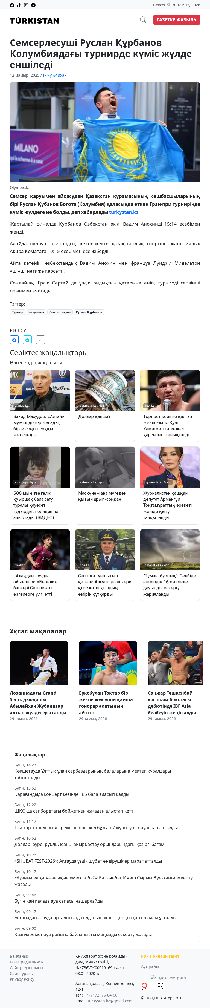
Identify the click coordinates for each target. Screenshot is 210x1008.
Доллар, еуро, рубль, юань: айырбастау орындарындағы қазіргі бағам (89, 844)
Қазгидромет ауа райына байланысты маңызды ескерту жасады (83, 934)
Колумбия (36, 312)
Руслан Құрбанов (89, 312)
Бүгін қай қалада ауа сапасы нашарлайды (58, 901)
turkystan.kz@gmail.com (110, 1000)
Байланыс (19, 956)
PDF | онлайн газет (160, 956)
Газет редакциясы (27, 961)
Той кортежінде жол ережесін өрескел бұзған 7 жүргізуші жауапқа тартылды (96, 828)
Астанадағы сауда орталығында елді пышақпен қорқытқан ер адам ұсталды (95, 918)
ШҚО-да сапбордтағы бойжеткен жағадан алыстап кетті (74, 811)
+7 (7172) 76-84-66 (100, 995)
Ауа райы (150, 966)
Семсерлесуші (60, 312)
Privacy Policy (22, 979)
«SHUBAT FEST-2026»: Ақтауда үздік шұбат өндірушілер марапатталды (88, 861)
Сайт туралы (22, 973)
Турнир (17, 312)
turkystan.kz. (124, 212)
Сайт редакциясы (26, 967)
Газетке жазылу (177, 20)
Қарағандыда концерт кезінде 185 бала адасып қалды (71, 794)
